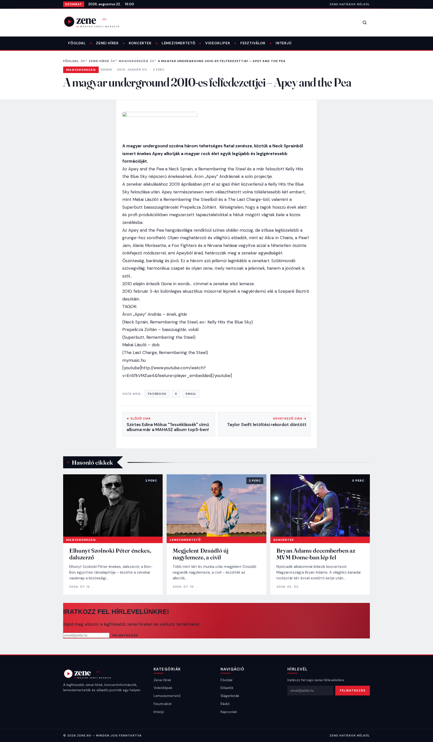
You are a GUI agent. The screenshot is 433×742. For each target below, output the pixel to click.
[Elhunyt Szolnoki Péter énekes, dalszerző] (113, 505)
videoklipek (217, 43)
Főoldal (77, 43)
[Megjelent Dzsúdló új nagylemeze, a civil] (216, 505)
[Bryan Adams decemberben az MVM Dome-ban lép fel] (320, 505)
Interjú (284, 43)
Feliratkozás (125, 635)
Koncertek (140, 43)
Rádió (225, 703)
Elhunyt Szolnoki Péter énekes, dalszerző (110, 554)
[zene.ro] (95, 21)
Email (191, 394)
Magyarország (133, 61)
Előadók (227, 687)
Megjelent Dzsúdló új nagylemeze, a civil (201, 554)
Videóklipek (163, 687)
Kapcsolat (229, 711)
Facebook (157, 394)
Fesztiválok (253, 43)
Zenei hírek (107, 43)
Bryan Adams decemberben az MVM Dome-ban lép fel (315, 554)
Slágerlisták (230, 695)
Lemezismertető (178, 43)
